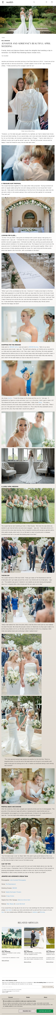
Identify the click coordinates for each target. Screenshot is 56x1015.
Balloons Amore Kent (24, 900)
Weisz (40, 402)
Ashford (35, 912)
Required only (27, 1011)
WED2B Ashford (14, 347)
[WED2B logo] (9, 2)
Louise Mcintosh (20, 904)
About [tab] (45, 997)
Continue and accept (45, 1011)
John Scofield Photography (18, 880)
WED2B (14, 888)
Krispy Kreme (10, 896)
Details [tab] (28, 997)
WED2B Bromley (33, 347)
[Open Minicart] (51, 2)
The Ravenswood (11, 884)
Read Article (5, 960)
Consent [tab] (10, 997)
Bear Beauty (10, 904)
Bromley (42, 912)
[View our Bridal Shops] (46, 2)
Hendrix (10, 398)
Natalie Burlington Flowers (14, 892)
